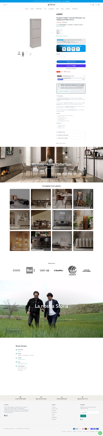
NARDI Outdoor (39, 8)
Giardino (32, 8)
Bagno (62, 8)
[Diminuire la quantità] (57, 56)
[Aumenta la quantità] (64, 56)
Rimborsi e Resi (55, 408)
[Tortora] (57, 32)
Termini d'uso (54, 412)
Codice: (66, 1)
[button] (51, 312)
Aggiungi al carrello (71, 61)
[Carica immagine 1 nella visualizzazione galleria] (35, 31)
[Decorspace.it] (51, 5)
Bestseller (68, 8)
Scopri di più (72, 41)
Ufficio (57, 8)
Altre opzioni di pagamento (71, 68)
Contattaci (54, 410)
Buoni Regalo (54, 417)
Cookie (53, 415)
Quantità (58, 53)
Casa (45, 8)
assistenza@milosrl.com (22, 363)
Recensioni (54, 419)
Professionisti (75, 8)
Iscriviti (83, 415)
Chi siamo (54, 407)
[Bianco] (61, 32)
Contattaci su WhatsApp (64, 91)
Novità (26, 8)
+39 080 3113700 (21, 359)
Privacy (53, 414)
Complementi (51, 8)
